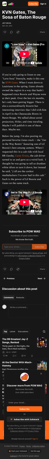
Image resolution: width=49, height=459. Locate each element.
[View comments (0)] (11, 32)
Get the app (35, 451)
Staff (14, 352)
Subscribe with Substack (26, 419)
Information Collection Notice (30, 255)
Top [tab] (5, 331)
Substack (13, 456)
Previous (10, 278)
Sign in (43, 4)
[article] (24, 347)
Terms (28, 446)
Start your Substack (19, 451)
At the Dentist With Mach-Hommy (17, 364)
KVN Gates (11, 82)
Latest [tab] (12, 331)
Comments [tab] (8, 297)
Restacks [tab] (20, 297)
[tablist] (14, 297)
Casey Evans (22, 156)
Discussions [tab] (23, 331)
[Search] (44, 331)
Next (40, 278)
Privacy (22, 446)
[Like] (5, 32)
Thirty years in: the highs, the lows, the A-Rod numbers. (15, 347)
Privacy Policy (33, 431)
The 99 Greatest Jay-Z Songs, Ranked (15, 341)
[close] (41, 373)
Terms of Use (37, 253)
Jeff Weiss (6, 23)
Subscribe (33, 4)
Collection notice (38, 446)
